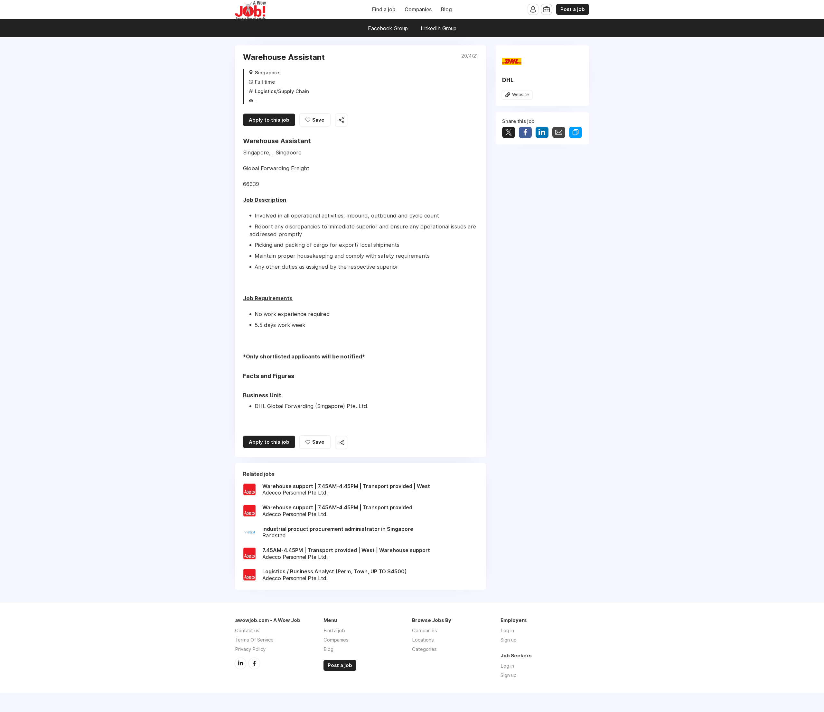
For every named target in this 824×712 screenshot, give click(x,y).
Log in (507, 630)
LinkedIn (240, 663)
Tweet (508, 132)
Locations (423, 640)
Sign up (509, 640)
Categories (424, 649)
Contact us (247, 630)
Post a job (572, 9)
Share (525, 132)
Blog (446, 9)
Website (520, 94)
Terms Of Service (254, 640)
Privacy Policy (250, 649)
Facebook (254, 663)
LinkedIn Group (438, 28)
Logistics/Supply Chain (282, 91)
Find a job (383, 9)
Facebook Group (388, 28)
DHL (508, 80)
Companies (418, 9)
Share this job (341, 120)
